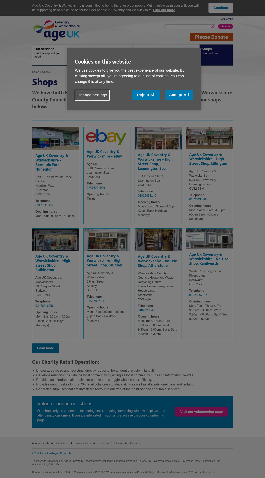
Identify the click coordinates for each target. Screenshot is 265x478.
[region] (134, 79)
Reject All (146, 95)
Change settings (92, 95)
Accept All (179, 95)
